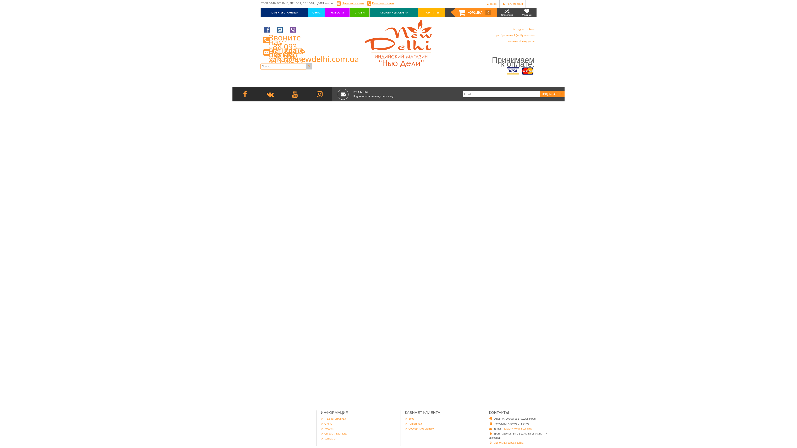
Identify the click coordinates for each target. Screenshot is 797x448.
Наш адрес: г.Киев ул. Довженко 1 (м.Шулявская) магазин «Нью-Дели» (515, 35)
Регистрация (415, 423)
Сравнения (507, 15)
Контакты (330, 438)
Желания (527, 15)
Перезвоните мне (383, 3)
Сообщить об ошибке (421, 428)
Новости (329, 428)
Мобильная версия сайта (508, 442)
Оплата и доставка (335, 433)
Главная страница (335, 418)
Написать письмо (353, 3)
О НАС (328, 423)
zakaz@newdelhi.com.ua (518, 428)
